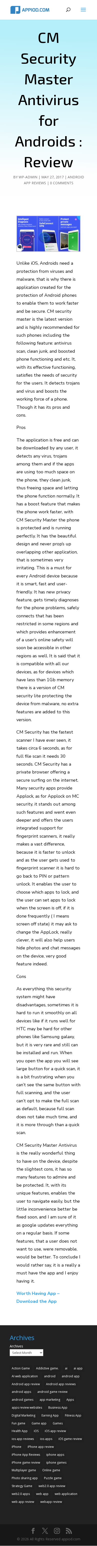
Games (58, 1423)
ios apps (46, 1439)
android (49, 1376)
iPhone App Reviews (26, 1455)
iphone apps (55, 1455)
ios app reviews (23, 1439)
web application (66, 1494)
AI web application (25, 1376)
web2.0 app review (52, 1486)
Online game (51, 1470)
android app (71, 1376)
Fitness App (73, 1415)
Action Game (21, 1368)
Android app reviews (61, 1384)
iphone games (56, 1462)
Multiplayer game (24, 1470)
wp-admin (28, 177)
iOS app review (55, 1431)
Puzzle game (53, 1478)
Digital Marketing (23, 1415)
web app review (23, 1502)
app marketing (50, 1400)
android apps (21, 1392)
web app (42, 1494)
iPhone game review (26, 1462)
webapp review (51, 1502)
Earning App (50, 1415)
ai (66, 1368)
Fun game (18, 1423)
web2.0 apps (21, 1494)
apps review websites (27, 1407)
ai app (78, 1368)
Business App (57, 1407)
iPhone (16, 1447)
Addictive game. (47, 1368)
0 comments (61, 183)
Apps (70, 1400)
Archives (16, 1346)
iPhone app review (41, 1447)
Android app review (26, 1384)
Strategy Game (22, 1486)
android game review (52, 1392)
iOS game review (70, 1439)
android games (22, 1400)
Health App (20, 1431)
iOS (36, 1431)
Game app (39, 1423)
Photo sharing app (25, 1478)
